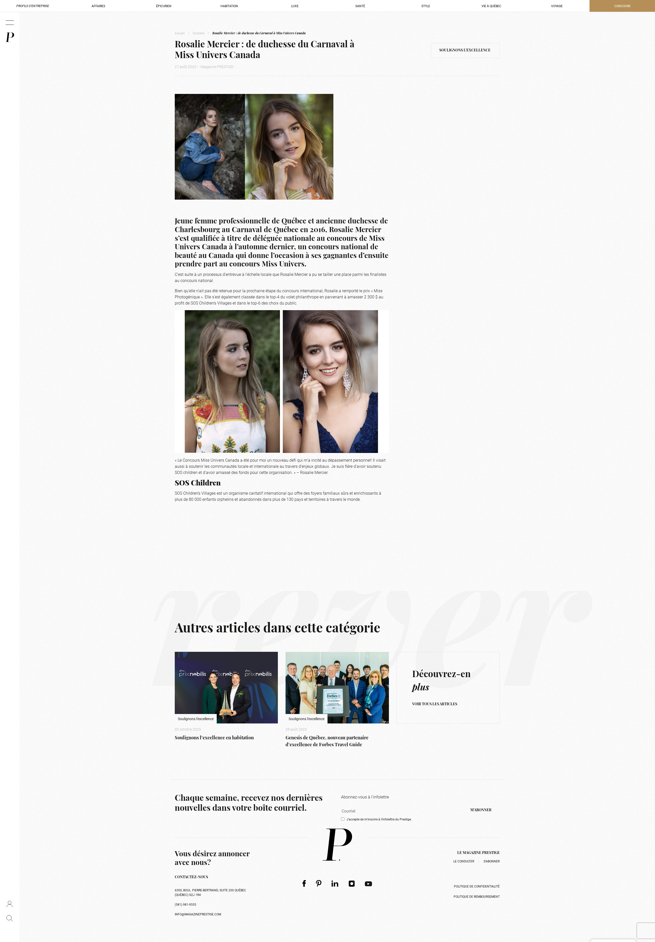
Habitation (229, 6)
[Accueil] (9, 37)
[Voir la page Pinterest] (318, 883)
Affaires (98, 6)
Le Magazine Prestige (478, 853)
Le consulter (463, 861)
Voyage (557, 6)
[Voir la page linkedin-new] (335, 883)
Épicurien (163, 6)
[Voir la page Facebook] (304, 883)
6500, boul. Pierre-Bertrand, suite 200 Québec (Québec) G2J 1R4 (210, 892)
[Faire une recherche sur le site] (9, 918)
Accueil (180, 33)
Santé (360, 6)
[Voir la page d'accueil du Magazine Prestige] (337, 845)
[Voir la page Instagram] (352, 883)
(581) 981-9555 (185, 904)
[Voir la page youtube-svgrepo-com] (368, 883)
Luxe (295, 6)
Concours (622, 6)
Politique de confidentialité (477, 886)
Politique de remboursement (477, 896)
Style (425, 6)
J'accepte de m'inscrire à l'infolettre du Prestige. (379, 819)
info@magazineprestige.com (198, 914)
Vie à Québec (491, 6)
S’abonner (492, 861)
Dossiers (198, 33)
